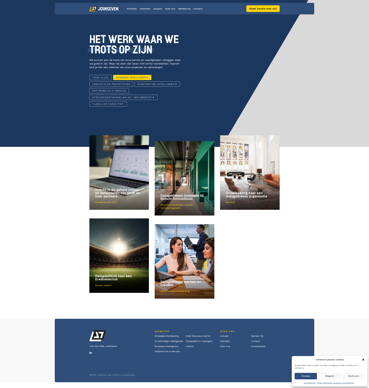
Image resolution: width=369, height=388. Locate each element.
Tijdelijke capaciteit (108, 104)
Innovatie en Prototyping (111, 84)
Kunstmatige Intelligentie (157, 84)
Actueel (157, 8)
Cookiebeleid (309, 383)
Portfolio (132, 8)
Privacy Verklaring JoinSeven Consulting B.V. (335, 383)
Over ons (170, 8)
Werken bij (184, 8)
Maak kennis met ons (263, 8)
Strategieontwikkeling (167, 336)
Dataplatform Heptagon (199, 341)
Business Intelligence (132, 77)
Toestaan (306, 376)
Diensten (145, 8)
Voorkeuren (353, 376)
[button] (363, 359)
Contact (198, 8)
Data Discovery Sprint (198, 336)
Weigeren (329, 376)
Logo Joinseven (103, 8)
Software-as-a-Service (109, 91)
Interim (190, 346)
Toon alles (100, 77)
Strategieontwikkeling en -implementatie (123, 97)
